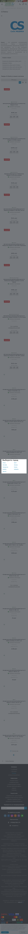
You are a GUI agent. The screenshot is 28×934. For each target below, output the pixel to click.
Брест (15, 462)
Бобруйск (16, 469)
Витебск (4, 469)
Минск (4, 462)
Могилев (5, 465)
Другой (4, 471)
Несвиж (16, 465)
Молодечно (5, 467)
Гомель (15, 467)
